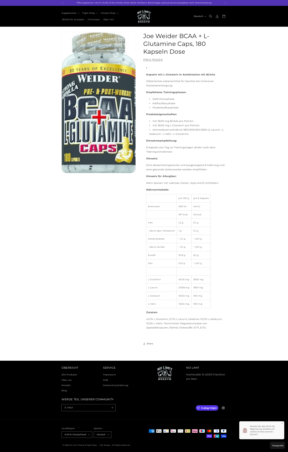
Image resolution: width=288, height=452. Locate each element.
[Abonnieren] (112, 407)
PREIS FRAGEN (153, 59)
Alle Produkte (69, 374)
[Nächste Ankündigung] (225, 3)
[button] (70, 13)
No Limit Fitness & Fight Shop (83, 445)
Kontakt (66, 385)
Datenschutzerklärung (115, 385)
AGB (105, 380)
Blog (64, 390)
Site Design (105, 445)
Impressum (109, 374)
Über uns (67, 380)
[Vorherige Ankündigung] (62, 3)
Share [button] (150, 343)
